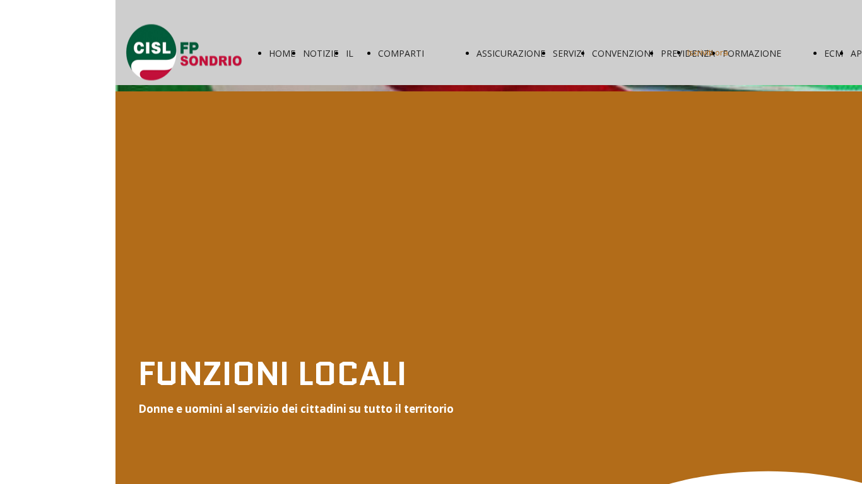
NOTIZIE (320, 53)
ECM (833, 53)
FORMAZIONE (752, 53)
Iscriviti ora (707, 52)
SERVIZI (568, 53)
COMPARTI (401, 53)
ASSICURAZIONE (510, 53)
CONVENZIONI (622, 53)
